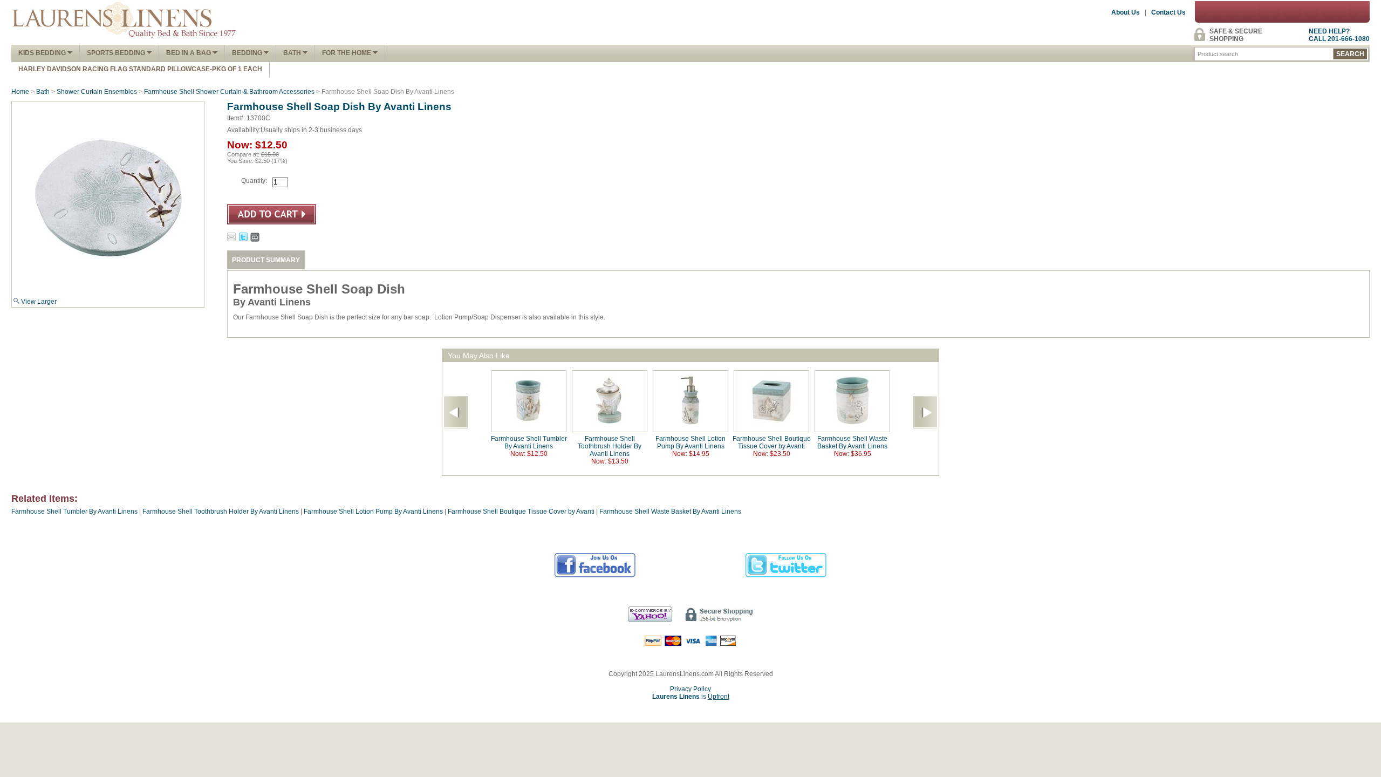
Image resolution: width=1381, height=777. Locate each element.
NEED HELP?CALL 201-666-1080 (1339, 35)
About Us (1125, 12)
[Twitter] (786, 576)
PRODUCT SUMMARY (266, 260)
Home (20, 92)
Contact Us (1168, 12)
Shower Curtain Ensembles (97, 92)
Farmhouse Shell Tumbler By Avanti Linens (529, 442)
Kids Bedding (42, 53)
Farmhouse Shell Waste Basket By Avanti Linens (852, 442)
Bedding (248, 53)
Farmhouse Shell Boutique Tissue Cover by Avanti (772, 442)
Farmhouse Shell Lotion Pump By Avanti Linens (690, 442)
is (690, 696)
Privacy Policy (690, 689)
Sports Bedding (117, 53)
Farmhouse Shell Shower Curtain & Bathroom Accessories (229, 92)
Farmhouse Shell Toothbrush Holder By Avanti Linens (609, 446)
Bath (293, 53)
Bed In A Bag (189, 53)
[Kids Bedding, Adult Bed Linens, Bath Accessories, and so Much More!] (124, 41)
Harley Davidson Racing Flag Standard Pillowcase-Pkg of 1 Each (140, 69)
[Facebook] (595, 576)
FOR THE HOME (347, 53)
